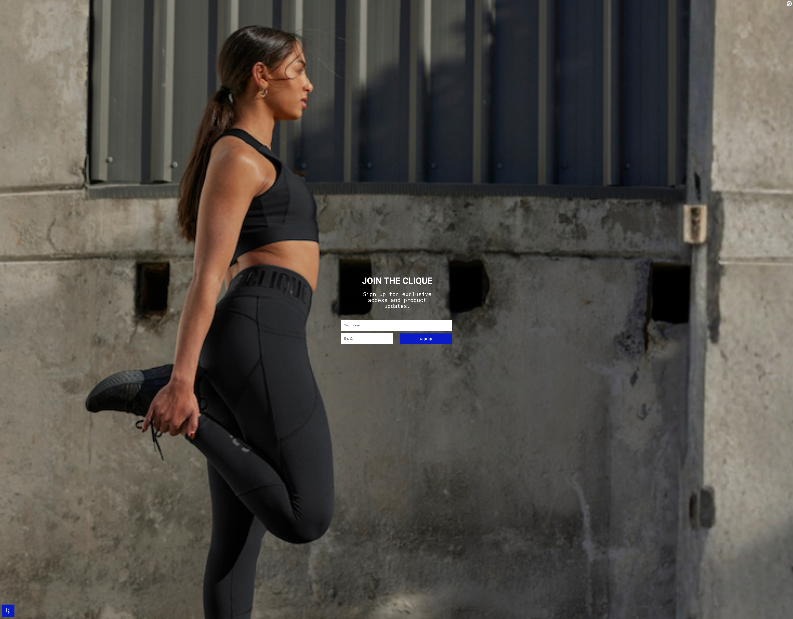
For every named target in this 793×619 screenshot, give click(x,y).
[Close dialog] (789, 4)
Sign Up (426, 339)
